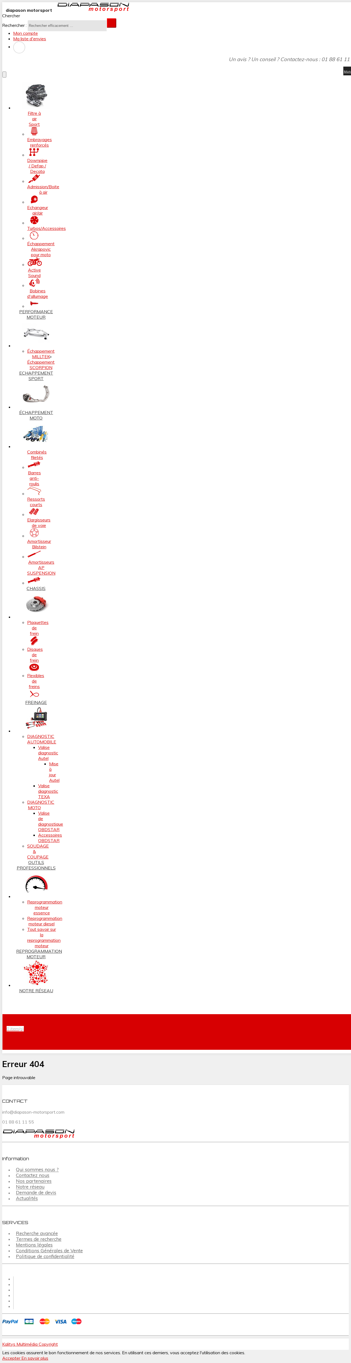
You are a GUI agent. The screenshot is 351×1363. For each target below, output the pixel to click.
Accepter (11, 1358)
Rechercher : (14, 25)
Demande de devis (36, 1193)
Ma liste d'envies (29, 38)
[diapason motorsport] (91, 10)
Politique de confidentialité (45, 1256)
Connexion (19, 47)
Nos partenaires (34, 1181)
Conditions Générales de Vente (49, 1250)
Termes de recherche (38, 1239)
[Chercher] (111, 23)
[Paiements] (43, 1325)
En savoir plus (34, 1358)
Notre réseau (30, 1187)
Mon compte (25, 33)
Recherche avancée (37, 1233)
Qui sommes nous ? (37, 1170)
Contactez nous (32, 1175)
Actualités (27, 1198)
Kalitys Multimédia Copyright (30, 1344)
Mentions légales (34, 1245)
